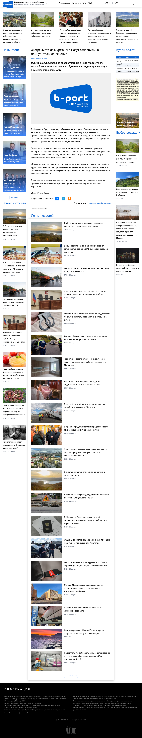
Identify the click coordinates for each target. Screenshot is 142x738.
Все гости (14, 197)
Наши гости (11, 50)
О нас (6, 713)
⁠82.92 (107, 3)
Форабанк (119, 71)
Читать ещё (72, 676)
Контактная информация (17, 713)
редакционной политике (99, 203)
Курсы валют (125, 50)
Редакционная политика (35, 713)
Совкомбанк (120, 68)
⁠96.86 (115, 3)
